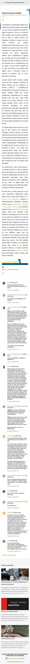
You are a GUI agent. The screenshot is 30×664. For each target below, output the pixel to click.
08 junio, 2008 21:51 (13, 471)
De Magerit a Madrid (13, 269)
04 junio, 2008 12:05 (13, 302)
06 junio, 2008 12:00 (13, 361)
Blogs (4, 269)
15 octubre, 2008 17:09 (14, 551)
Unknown (10, 512)
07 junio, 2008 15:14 (13, 431)
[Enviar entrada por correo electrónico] (3, 267)
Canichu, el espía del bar (14, 307)
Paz (8, 540)
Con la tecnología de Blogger (15, 658)
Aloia (8, 366)
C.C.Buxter (10, 435)
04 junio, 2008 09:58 (13, 290)
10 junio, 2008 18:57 (13, 497)
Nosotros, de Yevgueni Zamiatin (9, 611)
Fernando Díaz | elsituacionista (16, 295)
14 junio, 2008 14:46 (13, 536)
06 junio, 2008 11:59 (13, 349)
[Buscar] (28, 2)
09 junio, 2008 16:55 (13, 486)
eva (8, 282)
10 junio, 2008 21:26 (13, 508)
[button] (3, 20)
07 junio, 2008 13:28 (13, 401)
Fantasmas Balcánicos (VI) (8, 638)
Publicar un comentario (9, 555)
